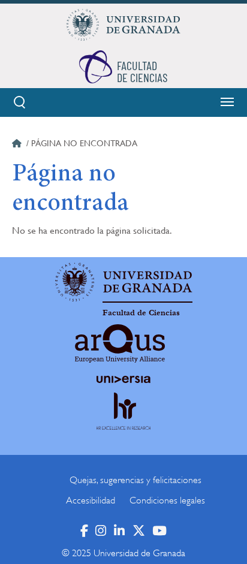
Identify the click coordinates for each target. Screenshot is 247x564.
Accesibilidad (90, 500)
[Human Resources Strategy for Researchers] (123, 422)
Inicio (18, 145)
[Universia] (123, 379)
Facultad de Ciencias (141, 313)
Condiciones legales (167, 500)
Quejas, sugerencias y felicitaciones (135, 480)
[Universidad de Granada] (123, 24)
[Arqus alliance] (120, 343)
